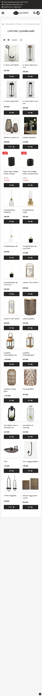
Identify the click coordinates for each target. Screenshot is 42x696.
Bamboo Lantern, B (11, 137)
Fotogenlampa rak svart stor (11, 283)
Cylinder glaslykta (29, 137)
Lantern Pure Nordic (30, 282)
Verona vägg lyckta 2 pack (30, 496)
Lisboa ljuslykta (28, 319)
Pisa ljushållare (28, 389)
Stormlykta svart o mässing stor (11, 426)
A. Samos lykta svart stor (30, 102)
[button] (38, 13)
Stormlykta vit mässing (28, 426)
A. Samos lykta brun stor (30, 66)
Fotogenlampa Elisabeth (9, 211)
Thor (6, 461)
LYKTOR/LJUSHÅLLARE (31, 24)
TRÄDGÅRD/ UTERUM (13, 24)
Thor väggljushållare (30, 461)
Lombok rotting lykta (10, 390)
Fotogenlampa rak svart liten (30, 247)
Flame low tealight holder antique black (30, 172)
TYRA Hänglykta (10, 495)
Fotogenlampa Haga (28, 211)
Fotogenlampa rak (11, 246)
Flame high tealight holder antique (11, 172)
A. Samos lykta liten (11, 101)
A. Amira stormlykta (11, 65)
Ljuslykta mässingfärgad (28, 354)
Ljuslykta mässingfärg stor (10, 354)
